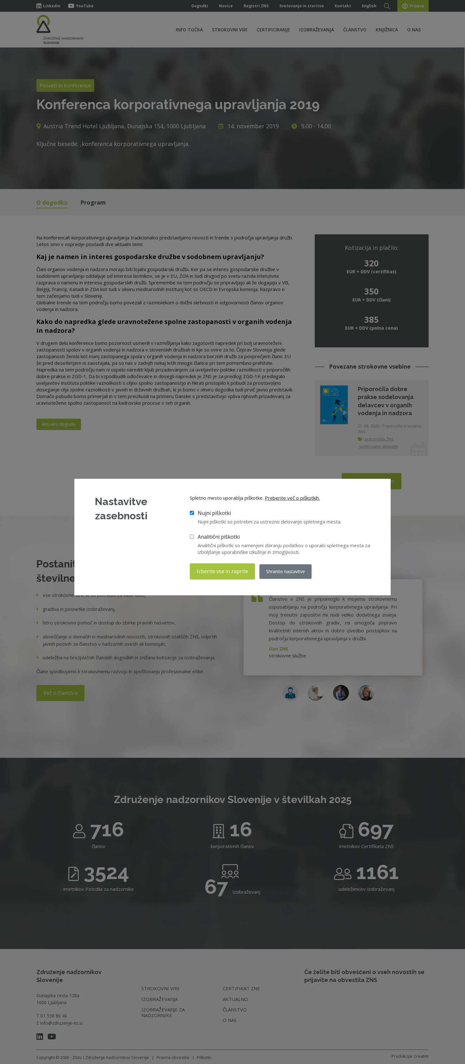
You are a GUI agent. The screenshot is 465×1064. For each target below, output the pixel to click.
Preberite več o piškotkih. (292, 498)
